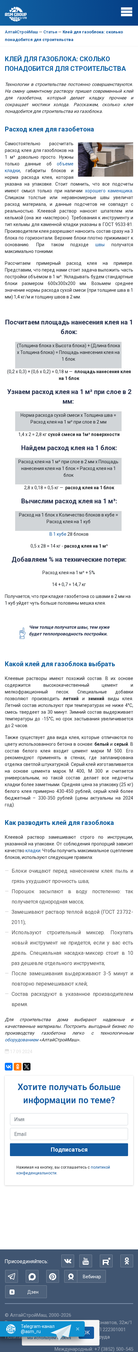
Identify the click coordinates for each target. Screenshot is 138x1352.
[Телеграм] (11, 1276)
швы (100, 244)
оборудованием (21, 1039)
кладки (32, 850)
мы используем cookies (49, 1338)
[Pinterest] (52, 1276)
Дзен (33, 1292)
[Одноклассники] (126, 1261)
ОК (86, 1333)
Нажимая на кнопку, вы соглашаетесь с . (63, 1170)
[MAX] (32, 1276)
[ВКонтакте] (67, 1261)
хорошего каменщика (109, 190)
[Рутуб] (106, 1261)
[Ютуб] (85, 1261)
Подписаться (69, 1149)
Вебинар (92, 1276)
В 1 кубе (58, 534)
